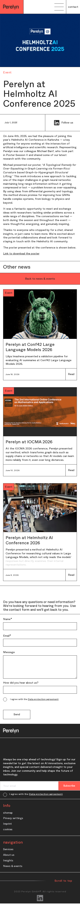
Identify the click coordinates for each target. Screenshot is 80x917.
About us (8, 855)
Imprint (7, 823)
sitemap (8, 812)
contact (73, 7)
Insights (8, 860)
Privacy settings (13, 818)
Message (9, 652)
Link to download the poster (21, 253)
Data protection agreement (43, 699)
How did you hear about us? (20, 683)
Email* (7, 636)
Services (8, 849)
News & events (12, 866)
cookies (7, 829)
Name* (7, 619)
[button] (59, 7)
